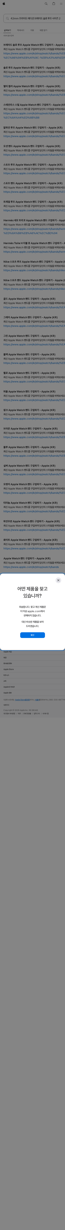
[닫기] (58, 580)
